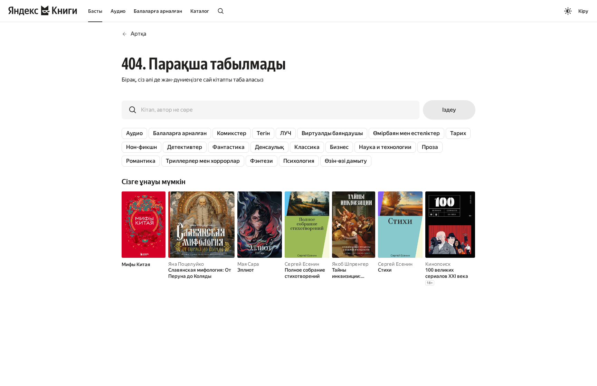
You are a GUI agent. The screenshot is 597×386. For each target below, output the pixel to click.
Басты (95, 11)
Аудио (118, 11)
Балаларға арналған (158, 11)
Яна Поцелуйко (186, 264)
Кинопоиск (438, 264)
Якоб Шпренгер (350, 264)
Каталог (199, 11)
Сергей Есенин (302, 264)
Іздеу (449, 109)
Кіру (583, 11)
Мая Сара (248, 264)
